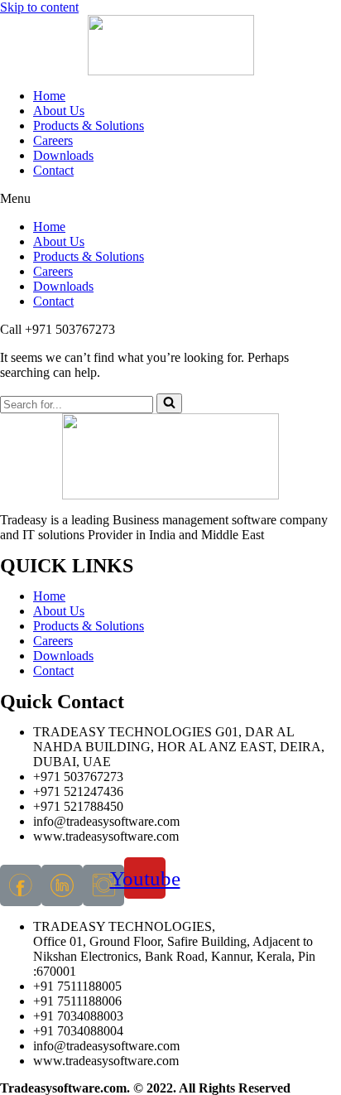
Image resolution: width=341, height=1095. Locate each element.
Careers (53, 140)
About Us (58, 111)
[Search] (169, 403)
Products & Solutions (88, 125)
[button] (170, 198)
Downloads (63, 155)
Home (49, 96)
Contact (53, 170)
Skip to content (39, 7)
